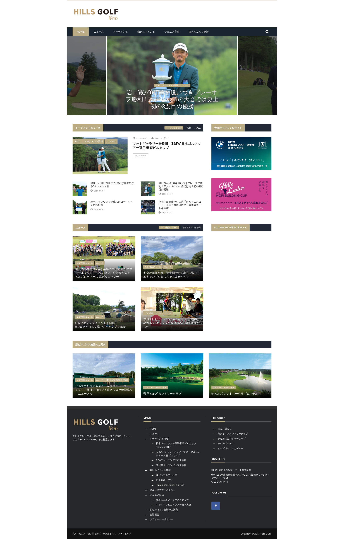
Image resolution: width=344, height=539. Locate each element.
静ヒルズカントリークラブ (232, 438)
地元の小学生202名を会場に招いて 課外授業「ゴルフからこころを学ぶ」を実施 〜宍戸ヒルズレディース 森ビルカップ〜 (103, 272)
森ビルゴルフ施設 (199, 31)
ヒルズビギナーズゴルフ (162, 489)
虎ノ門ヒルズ (94, 533)
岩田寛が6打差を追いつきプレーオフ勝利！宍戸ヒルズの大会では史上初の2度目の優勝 (181, 186)
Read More (140, 155)
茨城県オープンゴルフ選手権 (171, 465)
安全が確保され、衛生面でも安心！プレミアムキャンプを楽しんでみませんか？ (172, 274)
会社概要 (154, 514)
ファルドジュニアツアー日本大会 (173, 504)
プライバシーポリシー (161, 519)
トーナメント (120, 31)
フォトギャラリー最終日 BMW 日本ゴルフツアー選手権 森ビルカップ (167, 145)
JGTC (157, 92)
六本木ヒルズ (79, 533)
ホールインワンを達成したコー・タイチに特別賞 (172, 102)
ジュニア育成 (171, 31)
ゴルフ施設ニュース (169, 227)
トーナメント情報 (170, 92)
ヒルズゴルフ (225, 428)
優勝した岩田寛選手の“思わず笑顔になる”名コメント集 (112, 184)
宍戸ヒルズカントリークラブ (233, 433)
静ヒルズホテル (226, 443)
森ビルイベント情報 (192, 227)
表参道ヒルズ (109, 533)
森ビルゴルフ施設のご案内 (117, 380)
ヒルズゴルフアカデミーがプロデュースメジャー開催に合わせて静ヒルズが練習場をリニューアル (104, 389)
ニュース (99, 31)
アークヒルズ (124, 533)
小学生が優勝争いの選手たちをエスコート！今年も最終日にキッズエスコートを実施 (180, 205)
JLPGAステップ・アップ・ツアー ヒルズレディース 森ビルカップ (178, 453)
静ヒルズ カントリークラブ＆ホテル (234, 393)
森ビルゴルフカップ (166, 475)
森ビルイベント (146, 31)
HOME (80, 31)
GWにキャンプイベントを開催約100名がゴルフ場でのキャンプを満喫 (100, 325)
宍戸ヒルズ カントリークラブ (162, 393)
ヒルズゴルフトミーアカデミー (172, 499)
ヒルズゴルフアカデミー (230, 448)
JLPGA (198, 127)
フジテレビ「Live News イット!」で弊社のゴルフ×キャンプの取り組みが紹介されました (171, 323)
